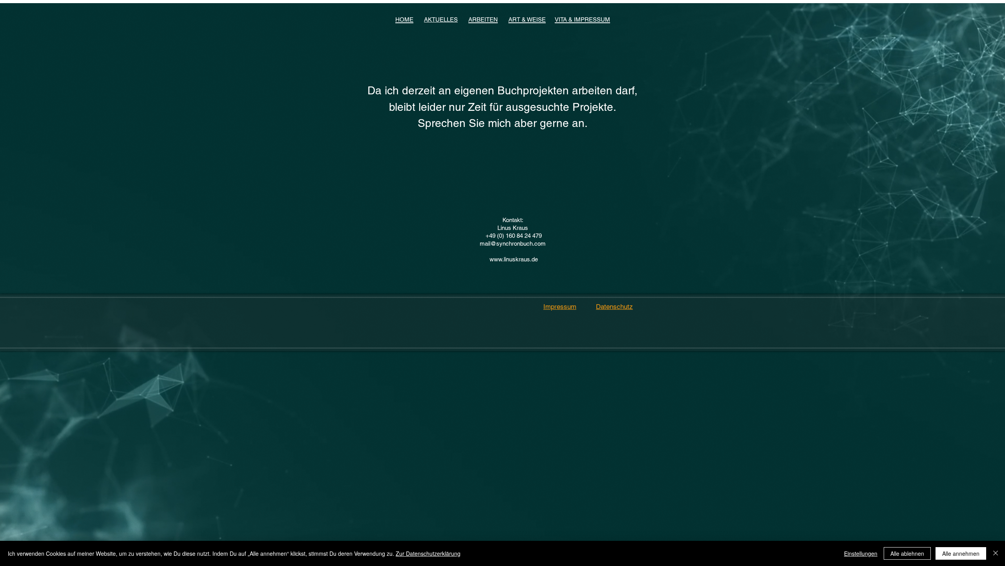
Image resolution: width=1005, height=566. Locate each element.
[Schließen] (995, 553)
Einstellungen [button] (860, 553)
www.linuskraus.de (514, 259)
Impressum (559, 307)
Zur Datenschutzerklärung (428, 553)
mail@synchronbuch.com (513, 243)
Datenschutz (614, 307)
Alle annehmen (960, 553)
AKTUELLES (441, 19)
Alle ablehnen (907, 553)
